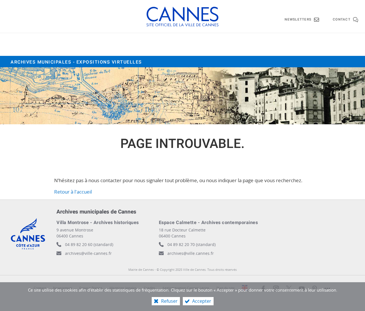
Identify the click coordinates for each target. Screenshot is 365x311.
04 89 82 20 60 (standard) (89, 244)
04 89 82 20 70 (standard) (191, 244)
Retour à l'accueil (73, 191)
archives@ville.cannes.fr (190, 253)
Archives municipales (76, 62)
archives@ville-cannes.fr (88, 253)
